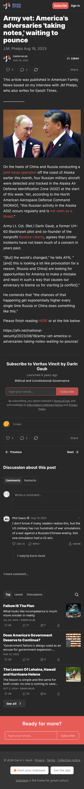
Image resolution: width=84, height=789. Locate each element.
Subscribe (60, 5)
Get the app (62, 770)
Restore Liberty (31, 237)
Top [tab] (8, 594)
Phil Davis (19, 518)
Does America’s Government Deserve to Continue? (27, 637)
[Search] (77, 594)
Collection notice (69, 760)
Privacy (39, 760)
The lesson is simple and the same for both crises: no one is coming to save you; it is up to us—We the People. (29, 682)
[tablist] (21, 480)
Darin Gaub (20, 56)
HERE (44, 321)
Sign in (75, 5)
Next (70, 452)
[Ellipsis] (78, 517)
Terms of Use (62, 401)
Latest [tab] (18, 594)
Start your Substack (31, 770)
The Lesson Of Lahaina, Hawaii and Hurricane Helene (29, 671)
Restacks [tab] (30, 480)
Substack (22, 780)
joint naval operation (19, 172)
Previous (16, 452)
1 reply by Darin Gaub (31, 556)
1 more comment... (16, 574)
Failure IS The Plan (18, 606)
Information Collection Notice (45, 405)
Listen (75, 58)
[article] (42, 615)
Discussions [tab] (34, 594)
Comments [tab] (13, 480)
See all (12, 703)
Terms (51, 760)
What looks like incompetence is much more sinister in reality (30, 613)
